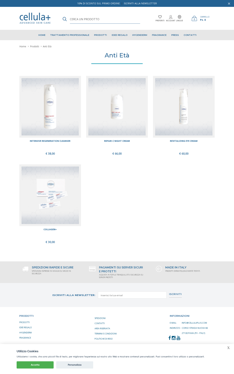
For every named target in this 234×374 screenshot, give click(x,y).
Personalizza (75, 364)
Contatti (190, 35)
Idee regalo (119, 35)
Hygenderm (139, 35)
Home (41, 35)
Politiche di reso (104, 338)
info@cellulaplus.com (194, 322)
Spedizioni (100, 318)
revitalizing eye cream (184, 140)
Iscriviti (175, 294)
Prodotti (100, 35)
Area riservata (102, 328)
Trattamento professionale (69, 35)
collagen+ (50, 229)
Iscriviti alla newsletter (140, 3)
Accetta (35, 364)
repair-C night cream (117, 140)
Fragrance (159, 35)
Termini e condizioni (106, 333)
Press (175, 35)
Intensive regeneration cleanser (50, 140)
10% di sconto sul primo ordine (98, 3)
